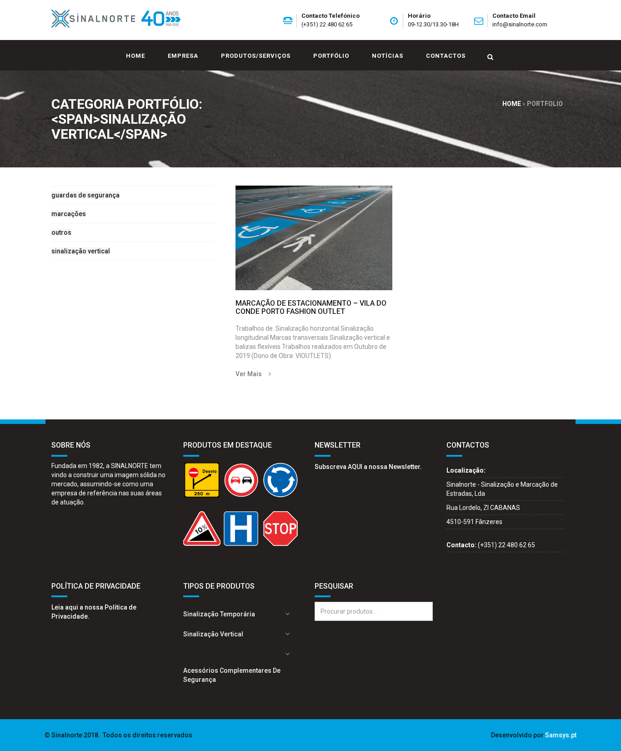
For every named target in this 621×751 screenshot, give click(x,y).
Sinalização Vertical (213, 634)
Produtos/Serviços (255, 55)
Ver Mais (248, 374)
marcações (68, 213)
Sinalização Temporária (219, 614)
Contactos (446, 55)
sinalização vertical (80, 251)
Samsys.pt (560, 735)
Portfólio (331, 55)
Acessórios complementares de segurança (231, 675)
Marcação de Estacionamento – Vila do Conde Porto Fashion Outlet (310, 307)
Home (135, 55)
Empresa (183, 55)
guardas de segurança (85, 195)
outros (61, 232)
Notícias (387, 55)
